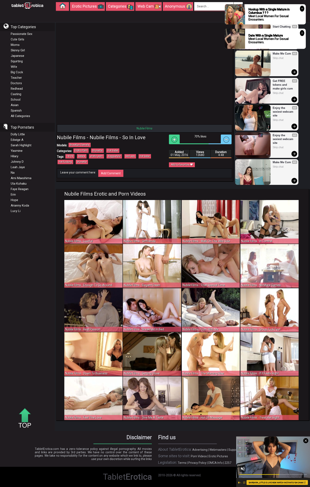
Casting (16, 94)
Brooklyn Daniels (79, 144)
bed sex (130, 156)
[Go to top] (26, 418)
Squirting (17, 61)
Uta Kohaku (19, 183)
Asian (15, 105)
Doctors (16, 83)
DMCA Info (215, 462)
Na (13, 173)
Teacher (16, 78)
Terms (182, 462)
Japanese (17, 56)
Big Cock (17, 72)
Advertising (200, 449)
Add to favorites (180, 164)
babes (81, 156)
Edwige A (17, 140)
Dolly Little (18, 134)
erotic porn (96, 156)
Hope (14, 200)
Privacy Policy (197, 462)
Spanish (16, 110)
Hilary (14, 156)
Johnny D (17, 162)
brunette (82, 161)
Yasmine (17, 151)
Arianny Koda (20, 205)
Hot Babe (113, 150)
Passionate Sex (21, 34)
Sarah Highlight (21, 145)
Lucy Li (15, 211)
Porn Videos (199, 456)
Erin (13, 194)
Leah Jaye (18, 167)
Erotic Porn (81, 150)
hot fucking (65, 161)
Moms (15, 45)
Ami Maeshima (21, 178)
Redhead (17, 89)
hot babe (145, 156)
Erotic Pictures (218, 456)
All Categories (20, 116)
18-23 (70, 156)
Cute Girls (17, 39)
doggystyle (114, 156)
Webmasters (217, 449)
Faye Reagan (19, 189)
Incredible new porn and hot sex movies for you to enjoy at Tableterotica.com (27, 5)
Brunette (97, 150)
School (15, 99)
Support (233, 449)
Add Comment (111, 173)
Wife (14, 67)
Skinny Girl (18, 50)
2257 (228, 462)
